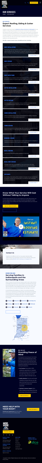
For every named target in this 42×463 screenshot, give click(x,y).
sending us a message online (26, 259)
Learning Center (18, 448)
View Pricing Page (10, 210)
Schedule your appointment (9, 411)
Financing (17, 442)
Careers (16, 440)
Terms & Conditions (32, 458)
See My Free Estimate (10, 206)
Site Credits (21, 458)
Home (4, 14)
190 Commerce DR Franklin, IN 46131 (6, 448)
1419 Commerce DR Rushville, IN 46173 (7, 441)
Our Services (17, 444)
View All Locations (13, 311)
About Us (17, 438)
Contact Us (17, 446)
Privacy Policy (5, 459)
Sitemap (25, 458)
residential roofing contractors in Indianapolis (25, 29)
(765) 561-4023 (15, 259)
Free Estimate (34, 2)
